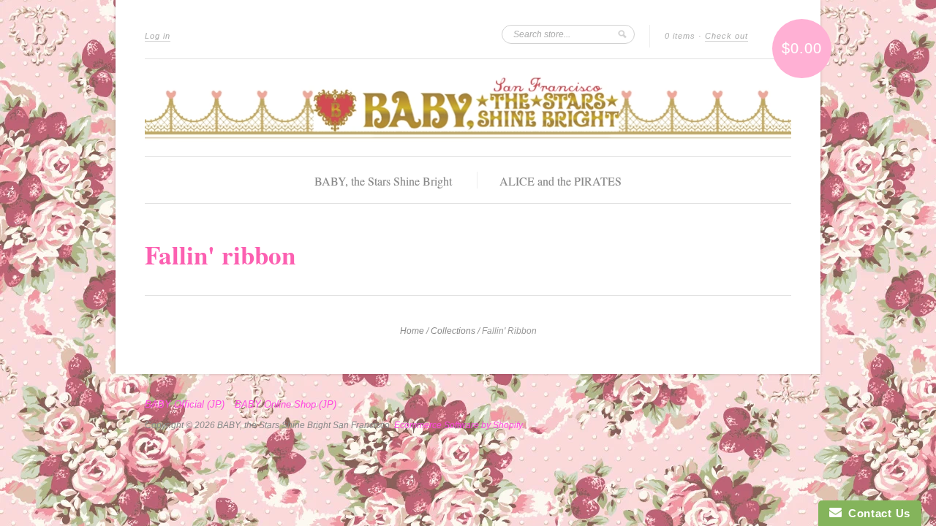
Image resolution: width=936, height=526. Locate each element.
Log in (157, 35)
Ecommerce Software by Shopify (458, 425)
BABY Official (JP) (184, 405)
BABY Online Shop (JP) (285, 405)
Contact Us (876, 513)
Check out (726, 35)
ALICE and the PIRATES (560, 180)
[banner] (468, 108)
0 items (680, 35)
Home (412, 331)
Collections (453, 331)
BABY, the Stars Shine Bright (383, 180)
